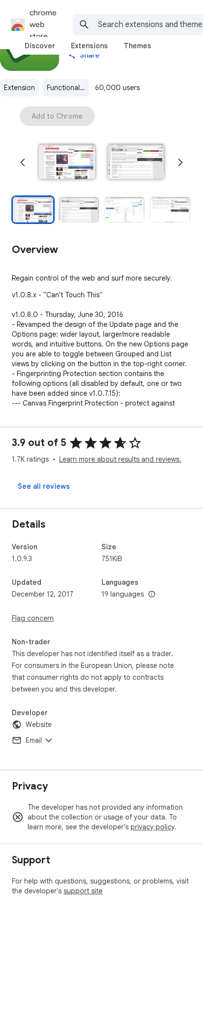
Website (39, 724)
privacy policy (152, 826)
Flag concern (33, 618)
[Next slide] (180, 162)
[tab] (40, 46)
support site (83, 890)
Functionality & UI (68, 87)
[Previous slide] (23, 162)
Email (34, 740)
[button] (67, 162)
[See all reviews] (44, 486)
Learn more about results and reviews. (120, 459)
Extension (19, 87)
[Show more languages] (152, 594)
